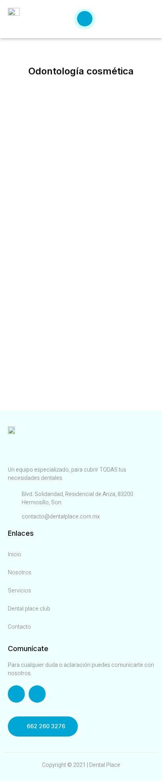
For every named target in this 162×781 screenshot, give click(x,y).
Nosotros (19, 572)
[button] (43, 726)
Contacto (19, 627)
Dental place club (29, 609)
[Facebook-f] (16, 693)
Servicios (19, 591)
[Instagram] (37, 693)
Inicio (14, 554)
